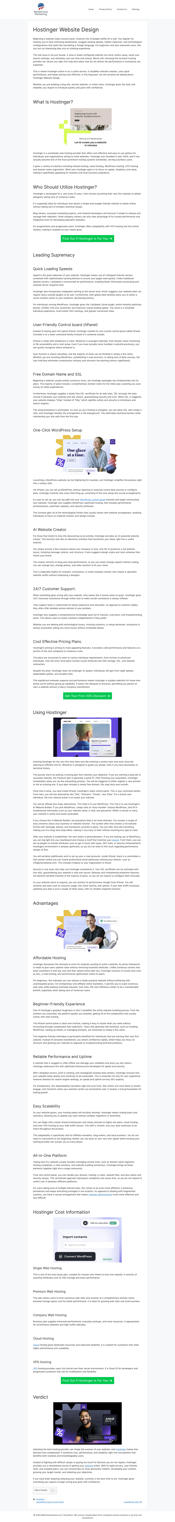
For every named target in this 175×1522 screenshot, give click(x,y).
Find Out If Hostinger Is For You (85, 238)
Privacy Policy (105, 9)
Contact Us (122, 9)
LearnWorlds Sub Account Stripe (50, 1502)
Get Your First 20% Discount (85, 696)
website (89, 1465)
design (115, 840)
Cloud (36, 1345)
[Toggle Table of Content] (51, 1490)
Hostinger (121, 1449)
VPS (35, 1368)
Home (91, 9)
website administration (100, 1194)
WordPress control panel (92, 499)
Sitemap (135, 9)
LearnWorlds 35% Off (133, 1502)
